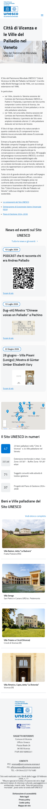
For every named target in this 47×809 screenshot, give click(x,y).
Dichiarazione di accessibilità (24, 793)
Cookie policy (24, 802)
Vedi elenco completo (35, 516)
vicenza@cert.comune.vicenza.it (26, 764)
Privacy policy (24, 799)
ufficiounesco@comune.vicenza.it (25, 767)
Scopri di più (8, 293)
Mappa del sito (24, 805)
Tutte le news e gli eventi (23, 241)
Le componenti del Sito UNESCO (16, 202)
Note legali (24, 796)
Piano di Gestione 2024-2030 (15, 214)
